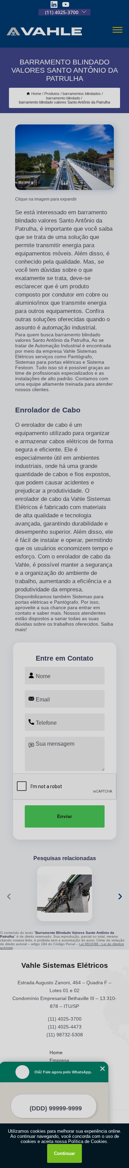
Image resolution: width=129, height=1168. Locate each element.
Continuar (64, 1153)
